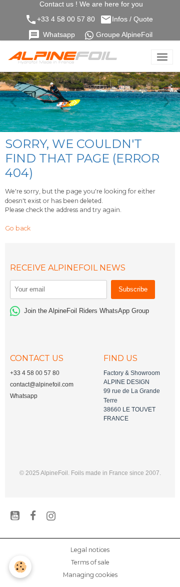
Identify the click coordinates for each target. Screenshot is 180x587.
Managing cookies (90, 574)
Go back (17, 228)
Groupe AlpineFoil (124, 34)
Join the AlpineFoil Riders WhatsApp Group (86, 310)
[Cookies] (20, 567)
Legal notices (90, 550)
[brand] (64, 57)
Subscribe (133, 289)
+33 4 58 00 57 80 (66, 19)
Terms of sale (90, 562)
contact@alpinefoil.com (42, 384)
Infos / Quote (133, 19)
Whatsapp (60, 34)
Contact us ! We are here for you (90, 4)
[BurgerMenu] (162, 57)
